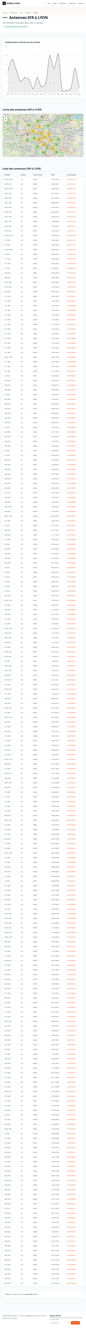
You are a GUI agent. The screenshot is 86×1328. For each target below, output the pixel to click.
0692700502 (71, 722)
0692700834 (71, 572)
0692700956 (71, 488)
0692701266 (71, 184)
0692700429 (71, 848)
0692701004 (71, 287)
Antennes (72, 3)
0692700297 (71, 998)
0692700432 (71, 858)
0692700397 (71, 923)
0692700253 (71, 1124)
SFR (21, 13)
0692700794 (71, 619)
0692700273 (71, 1138)
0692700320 (71, 942)
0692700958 (71, 469)
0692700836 (71, 577)
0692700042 (71, 787)
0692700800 (71, 614)
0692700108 (71, 1180)
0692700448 (71, 764)
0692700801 (71, 610)
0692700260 (71, 1134)
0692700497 (71, 727)
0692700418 (71, 886)
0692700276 (71, 1059)
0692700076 (71, 1246)
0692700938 (71, 507)
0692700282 (71, 811)
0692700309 (71, 970)
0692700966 (71, 395)
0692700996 (71, 310)
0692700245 (71, 1031)
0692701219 (71, 217)
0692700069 (71, 1218)
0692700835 (71, 591)
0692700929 (71, 511)
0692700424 (71, 825)
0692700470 (71, 680)
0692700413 (71, 881)
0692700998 (71, 343)
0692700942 (71, 497)
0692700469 (71, 713)
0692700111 (71, 1222)
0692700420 (71, 904)
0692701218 (71, 221)
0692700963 (71, 376)
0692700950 (71, 432)
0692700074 (71, 1176)
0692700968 (71, 418)
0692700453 (71, 820)
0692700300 (71, 1021)
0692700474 (71, 741)
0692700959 (71, 446)
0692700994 (71, 315)
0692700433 (71, 830)
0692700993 (71, 329)
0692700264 (71, 1105)
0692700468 (71, 731)
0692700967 (71, 409)
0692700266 (71, 1045)
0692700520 (71, 675)
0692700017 (71, 1279)
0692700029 (71, 1283)
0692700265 (71, 1096)
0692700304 (71, 928)
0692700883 (71, 554)
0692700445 (71, 773)
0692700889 (71, 540)
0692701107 (71, 245)
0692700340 (71, 914)
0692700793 (71, 624)
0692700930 (71, 516)
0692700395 (71, 909)
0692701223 (71, 207)
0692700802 (71, 605)
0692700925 (71, 525)
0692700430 (71, 872)
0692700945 (71, 474)
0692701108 (71, 250)
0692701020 (71, 268)
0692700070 (71, 1185)
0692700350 (71, 792)
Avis (49, 3)
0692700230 (71, 1148)
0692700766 (71, 642)
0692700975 (71, 390)
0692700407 (71, 703)
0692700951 (71, 479)
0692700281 (71, 1101)
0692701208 (71, 235)
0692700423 (71, 895)
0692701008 (71, 273)
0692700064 (71, 1227)
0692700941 (71, 437)
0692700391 (71, 965)
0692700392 (71, 685)
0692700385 (71, 951)
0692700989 (71, 357)
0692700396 (71, 932)
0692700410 (71, 699)
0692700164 (71, 1026)
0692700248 (71, 993)
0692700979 (71, 292)
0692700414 (71, 759)
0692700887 (71, 549)
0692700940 (71, 502)
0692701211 (71, 231)
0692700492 (71, 750)
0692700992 (71, 320)
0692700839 (71, 568)
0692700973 (71, 423)
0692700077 (71, 1194)
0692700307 (71, 1003)
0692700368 (71, 797)
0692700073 (71, 1232)
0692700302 (71, 956)
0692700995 (71, 352)
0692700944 (71, 427)
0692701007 (71, 278)
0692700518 (71, 652)
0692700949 (71, 451)
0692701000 (71, 306)
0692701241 (71, 193)
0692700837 (71, 586)
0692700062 (71, 1190)
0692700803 (71, 600)
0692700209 (71, 1157)
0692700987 (71, 334)
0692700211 (71, 1152)
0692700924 (71, 535)
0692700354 (71, 890)
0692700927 (71, 521)
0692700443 (71, 769)
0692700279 (71, 1143)
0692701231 (71, 203)
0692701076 (71, 254)
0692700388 (71, 918)
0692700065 (71, 1250)
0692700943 (71, 460)
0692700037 (71, 778)
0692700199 (71, 1068)
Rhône (28, 13)
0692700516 (71, 661)
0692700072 (71, 1255)
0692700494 (71, 708)
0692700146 (71, 1063)
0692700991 (71, 301)
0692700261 (71, 1087)
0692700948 (71, 483)
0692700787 (71, 633)
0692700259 (71, 1120)
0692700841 (71, 596)
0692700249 (71, 1129)
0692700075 (71, 1166)
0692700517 (71, 656)
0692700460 (71, 862)
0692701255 (71, 189)
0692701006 (71, 282)
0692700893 (71, 544)
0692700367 (71, 844)
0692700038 (71, 1274)
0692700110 (71, 1204)
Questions (62, 3)
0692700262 (71, 1054)
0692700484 (71, 694)
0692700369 (71, 975)
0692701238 (71, 198)
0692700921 (71, 530)
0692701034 (71, 264)
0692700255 (71, 1115)
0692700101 (71, 1208)
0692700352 (71, 801)
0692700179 (71, 867)
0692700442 (71, 736)
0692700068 (71, 1199)
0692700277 (71, 1073)
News (55, 3)
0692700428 (71, 900)
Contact (80, 3)
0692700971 (71, 413)
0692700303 (71, 1012)
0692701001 (71, 296)
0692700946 (71, 441)
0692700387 (71, 670)
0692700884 (71, 558)
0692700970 (71, 399)
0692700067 (71, 1171)
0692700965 (71, 385)
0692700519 (71, 666)
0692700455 (71, 755)
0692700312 (71, 979)
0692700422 (71, 806)
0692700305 (71, 745)
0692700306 (71, 1017)
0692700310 (71, 1007)
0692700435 (71, 834)
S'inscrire (75, 1323)
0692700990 (71, 338)
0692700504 (71, 689)
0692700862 (71, 563)
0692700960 (71, 465)
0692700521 (71, 647)
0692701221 (71, 212)
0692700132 (71, 989)
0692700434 (71, 783)
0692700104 (71, 1236)
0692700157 (71, 1035)
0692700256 (71, 1082)
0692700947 (71, 380)
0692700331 (71, 937)
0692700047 (71, 1241)
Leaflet (69, 156)
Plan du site (7, 1318)
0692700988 (71, 348)
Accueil (5, 13)
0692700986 (71, 366)
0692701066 (71, 259)
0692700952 (71, 455)
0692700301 (71, 876)
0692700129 (71, 1162)
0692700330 (71, 984)
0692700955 (71, 493)
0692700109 (71, 1213)
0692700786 (71, 638)
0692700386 (71, 960)
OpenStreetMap (78, 156)
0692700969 (71, 404)
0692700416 (71, 853)
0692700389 (71, 839)
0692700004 (71, 1269)
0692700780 (71, 628)
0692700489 (71, 717)
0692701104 (71, 240)
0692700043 (71, 1265)
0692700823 (71, 582)
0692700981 (71, 371)
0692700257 (71, 1091)
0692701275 (71, 179)
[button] (48, 125)
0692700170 (71, 1110)
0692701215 (71, 226)
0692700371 (71, 1040)
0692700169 (71, 815)
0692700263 (71, 1049)
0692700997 (71, 324)
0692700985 (71, 362)
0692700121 (71, 946)
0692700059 (71, 1260)
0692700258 (71, 1077)
